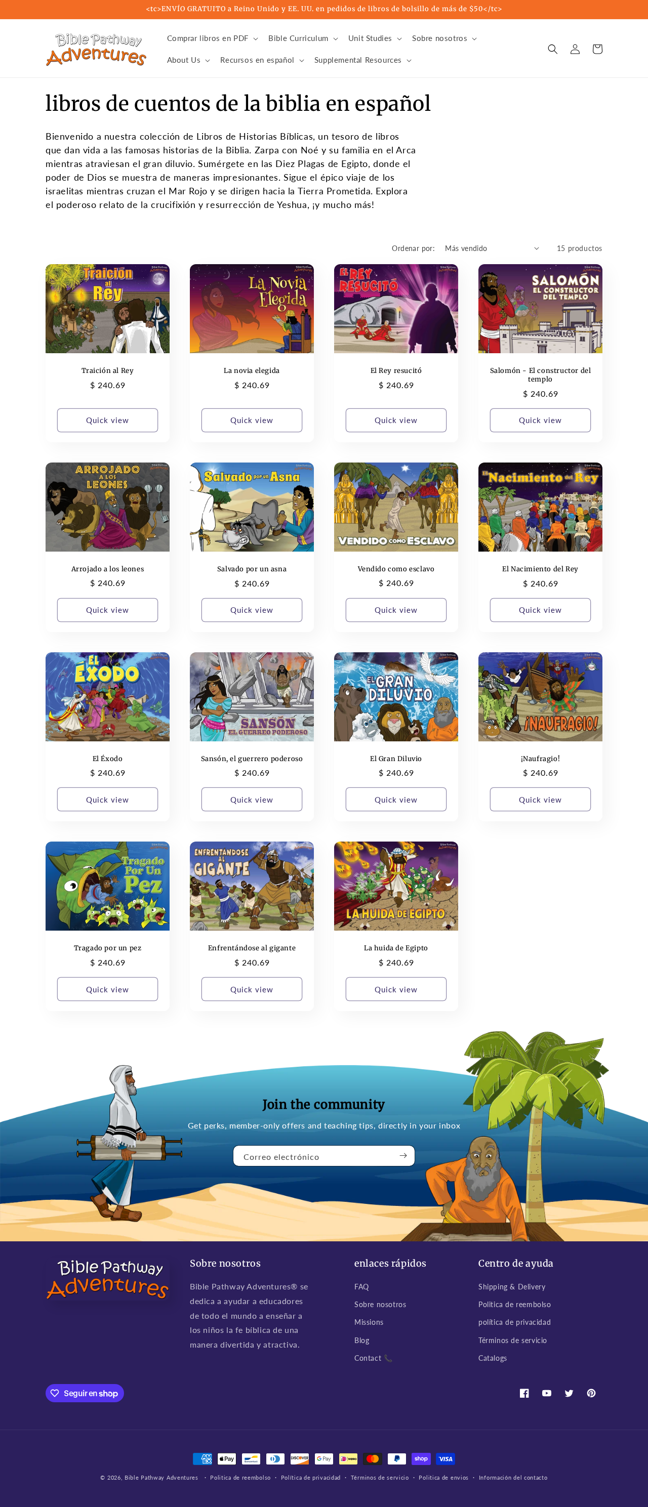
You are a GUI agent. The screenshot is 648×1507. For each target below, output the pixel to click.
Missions (369, 1322)
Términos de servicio (512, 1340)
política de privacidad (514, 1322)
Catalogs (492, 1358)
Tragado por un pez (108, 948)
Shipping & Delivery (511, 1286)
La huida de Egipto (396, 948)
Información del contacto (513, 1477)
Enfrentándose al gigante (252, 948)
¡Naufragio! (540, 759)
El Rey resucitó (396, 371)
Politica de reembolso (514, 1304)
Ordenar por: (413, 248)
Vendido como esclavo (396, 569)
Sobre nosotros (380, 1304)
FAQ (361, 1286)
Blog (361, 1340)
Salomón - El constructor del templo (540, 375)
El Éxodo (108, 759)
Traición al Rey (108, 371)
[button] (212, 38)
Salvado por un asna (252, 569)
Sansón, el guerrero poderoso (252, 759)
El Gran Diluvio (396, 759)
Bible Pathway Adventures (161, 1477)
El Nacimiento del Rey (540, 569)
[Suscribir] (403, 1155)
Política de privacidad (311, 1477)
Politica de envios (444, 1477)
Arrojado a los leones (107, 569)
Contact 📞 (373, 1358)
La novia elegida (252, 371)
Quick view (107, 420)
